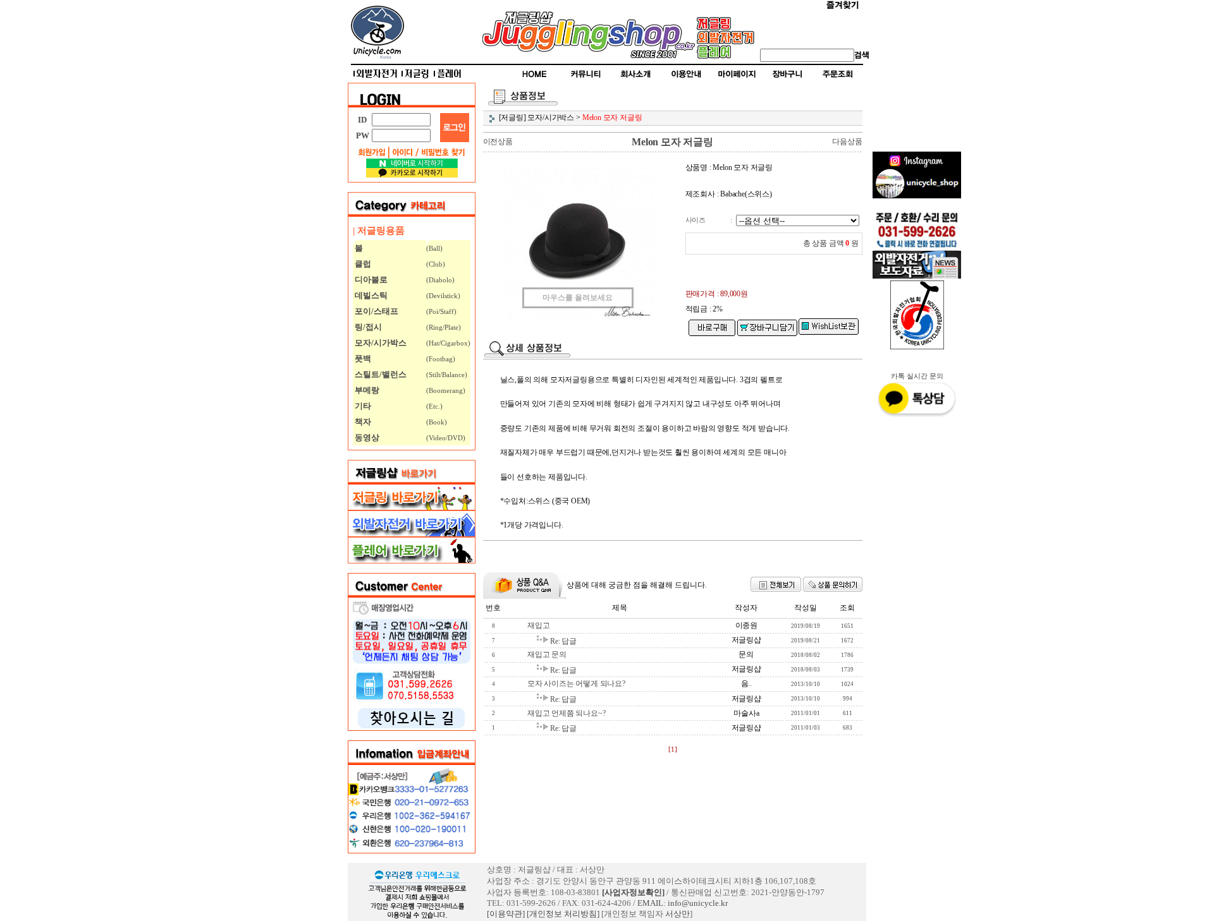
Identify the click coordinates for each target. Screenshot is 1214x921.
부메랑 (366, 390)
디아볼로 (370, 279)
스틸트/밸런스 (380, 374)
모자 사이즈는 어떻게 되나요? (576, 683)
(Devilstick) (443, 295)
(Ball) (434, 248)
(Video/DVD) (445, 438)
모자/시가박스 (380, 342)
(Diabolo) (440, 280)
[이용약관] (506, 913)
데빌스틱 (370, 295)
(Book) (436, 422)
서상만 (677, 913)
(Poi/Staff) (441, 311)
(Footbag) (440, 359)
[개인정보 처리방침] (563, 913)
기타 (362, 406)
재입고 (538, 625)
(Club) (435, 264)
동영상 (366, 437)
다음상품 (847, 141)
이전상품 (498, 141)
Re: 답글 (563, 641)
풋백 (362, 358)
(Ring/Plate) (443, 327)
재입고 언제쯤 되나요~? (566, 713)
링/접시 (367, 327)
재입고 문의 (547, 654)
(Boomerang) (445, 390)
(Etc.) (434, 406)
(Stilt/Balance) (446, 374)
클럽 (362, 263)
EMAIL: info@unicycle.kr (682, 903)
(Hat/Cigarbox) (448, 343)
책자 (362, 421)
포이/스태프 (375, 311)
